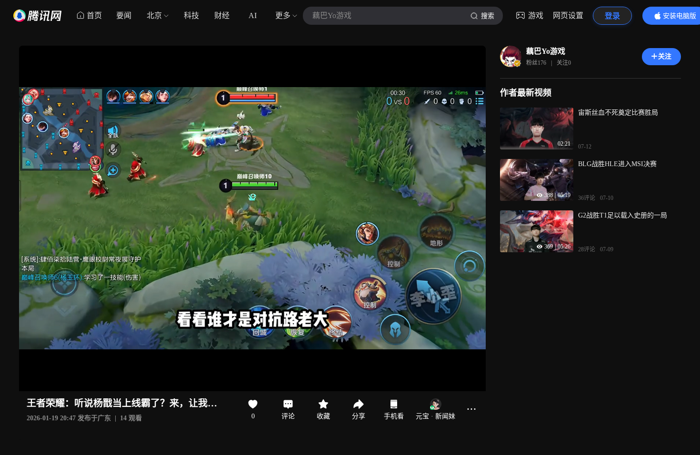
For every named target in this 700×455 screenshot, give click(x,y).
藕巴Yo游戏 (545, 51)
